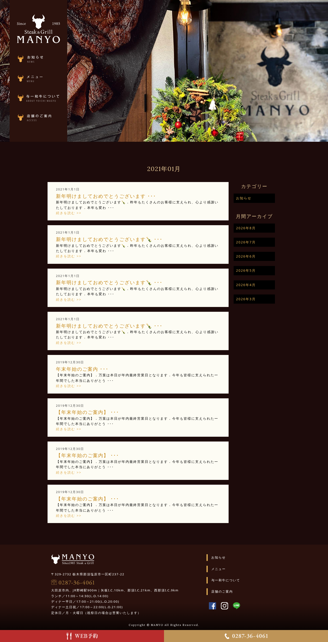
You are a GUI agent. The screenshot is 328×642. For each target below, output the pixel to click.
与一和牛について (225, 580)
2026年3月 (246, 299)
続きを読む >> (68, 213)
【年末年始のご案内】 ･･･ (87, 412)
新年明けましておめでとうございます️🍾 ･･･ (109, 239)
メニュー (218, 569)
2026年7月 (246, 242)
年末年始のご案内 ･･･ (82, 368)
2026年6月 (246, 256)
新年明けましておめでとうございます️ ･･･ (106, 196)
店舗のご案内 (222, 591)
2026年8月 (246, 228)
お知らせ (243, 198)
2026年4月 (246, 285)
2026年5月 (246, 270)
